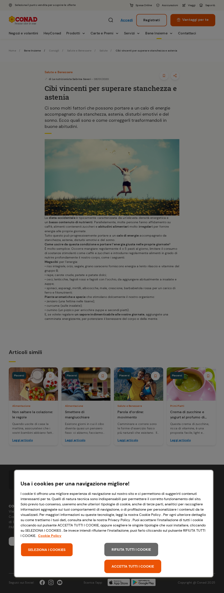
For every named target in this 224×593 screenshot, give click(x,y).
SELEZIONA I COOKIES (47, 549)
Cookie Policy (49, 535)
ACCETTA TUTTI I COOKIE (133, 566)
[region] (114, 523)
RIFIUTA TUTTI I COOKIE (131, 549)
